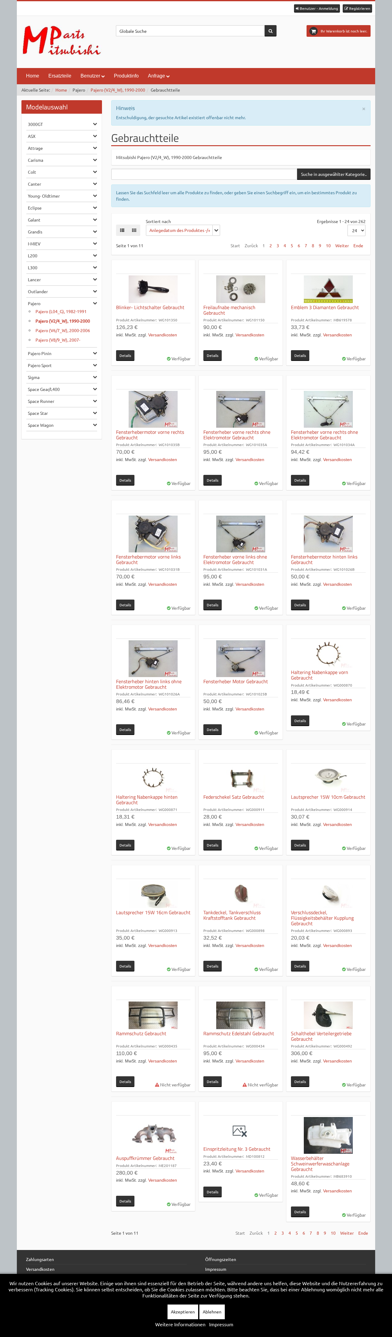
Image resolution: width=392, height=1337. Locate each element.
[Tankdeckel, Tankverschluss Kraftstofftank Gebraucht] (240, 894)
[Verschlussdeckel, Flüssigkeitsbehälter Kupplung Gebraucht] (328, 894)
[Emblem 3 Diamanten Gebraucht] (328, 289)
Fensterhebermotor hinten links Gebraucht (324, 559)
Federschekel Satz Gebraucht (233, 797)
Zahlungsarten (40, 1259)
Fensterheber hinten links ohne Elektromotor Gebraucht (149, 684)
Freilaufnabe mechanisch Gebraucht (229, 310)
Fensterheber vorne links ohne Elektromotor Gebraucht (235, 559)
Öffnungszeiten (220, 1259)
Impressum (215, 1269)
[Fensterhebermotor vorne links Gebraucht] (153, 534)
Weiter (342, 245)
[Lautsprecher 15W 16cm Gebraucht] (153, 894)
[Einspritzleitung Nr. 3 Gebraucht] (240, 1131)
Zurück (251, 245)
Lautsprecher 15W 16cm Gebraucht (153, 912)
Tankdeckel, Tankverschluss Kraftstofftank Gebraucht (232, 915)
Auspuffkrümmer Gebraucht (145, 1158)
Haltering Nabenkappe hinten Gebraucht (147, 799)
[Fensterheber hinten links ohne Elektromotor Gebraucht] (153, 658)
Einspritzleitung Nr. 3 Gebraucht (236, 1149)
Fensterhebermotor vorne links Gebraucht (148, 559)
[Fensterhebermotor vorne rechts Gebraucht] (153, 409)
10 (328, 245)
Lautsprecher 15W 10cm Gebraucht (328, 797)
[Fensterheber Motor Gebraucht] (240, 658)
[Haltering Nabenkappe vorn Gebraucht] (328, 654)
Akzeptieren (183, 1311)
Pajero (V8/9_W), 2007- (58, 340)
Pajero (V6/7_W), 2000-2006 (63, 330)
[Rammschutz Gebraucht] (153, 1015)
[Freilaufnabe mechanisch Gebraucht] (240, 289)
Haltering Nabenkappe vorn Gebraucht (319, 674)
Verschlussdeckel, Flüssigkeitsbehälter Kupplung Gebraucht (322, 918)
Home (32, 75)
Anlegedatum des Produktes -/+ (179, 230)
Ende (358, 245)
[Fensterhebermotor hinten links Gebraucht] (328, 534)
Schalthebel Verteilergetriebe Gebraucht (321, 1036)
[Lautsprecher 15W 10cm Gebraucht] (328, 779)
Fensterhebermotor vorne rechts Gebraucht (150, 434)
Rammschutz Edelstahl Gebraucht (238, 1033)
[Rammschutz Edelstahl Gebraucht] (240, 1015)
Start (235, 245)
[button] (317, 8)
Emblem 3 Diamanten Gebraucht (325, 307)
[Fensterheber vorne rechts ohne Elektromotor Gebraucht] (240, 409)
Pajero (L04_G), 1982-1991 (61, 311)
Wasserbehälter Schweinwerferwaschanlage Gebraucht (320, 1163)
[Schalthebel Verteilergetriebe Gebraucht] (328, 1015)
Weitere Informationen (180, 1324)
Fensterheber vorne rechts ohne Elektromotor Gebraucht (236, 434)
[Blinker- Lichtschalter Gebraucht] (153, 289)
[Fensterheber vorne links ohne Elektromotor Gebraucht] (240, 534)
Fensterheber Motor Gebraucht (235, 681)
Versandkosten (162, 334)
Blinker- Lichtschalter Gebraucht (150, 307)
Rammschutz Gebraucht (141, 1033)
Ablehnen (212, 1311)
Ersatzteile (59, 75)
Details (125, 355)
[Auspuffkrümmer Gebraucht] (153, 1135)
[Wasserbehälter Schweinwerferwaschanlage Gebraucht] (328, 1135)
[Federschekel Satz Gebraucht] (240, 779)
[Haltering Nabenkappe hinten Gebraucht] (153, 779)
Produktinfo (126, 75)
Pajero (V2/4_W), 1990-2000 (118, 90)
